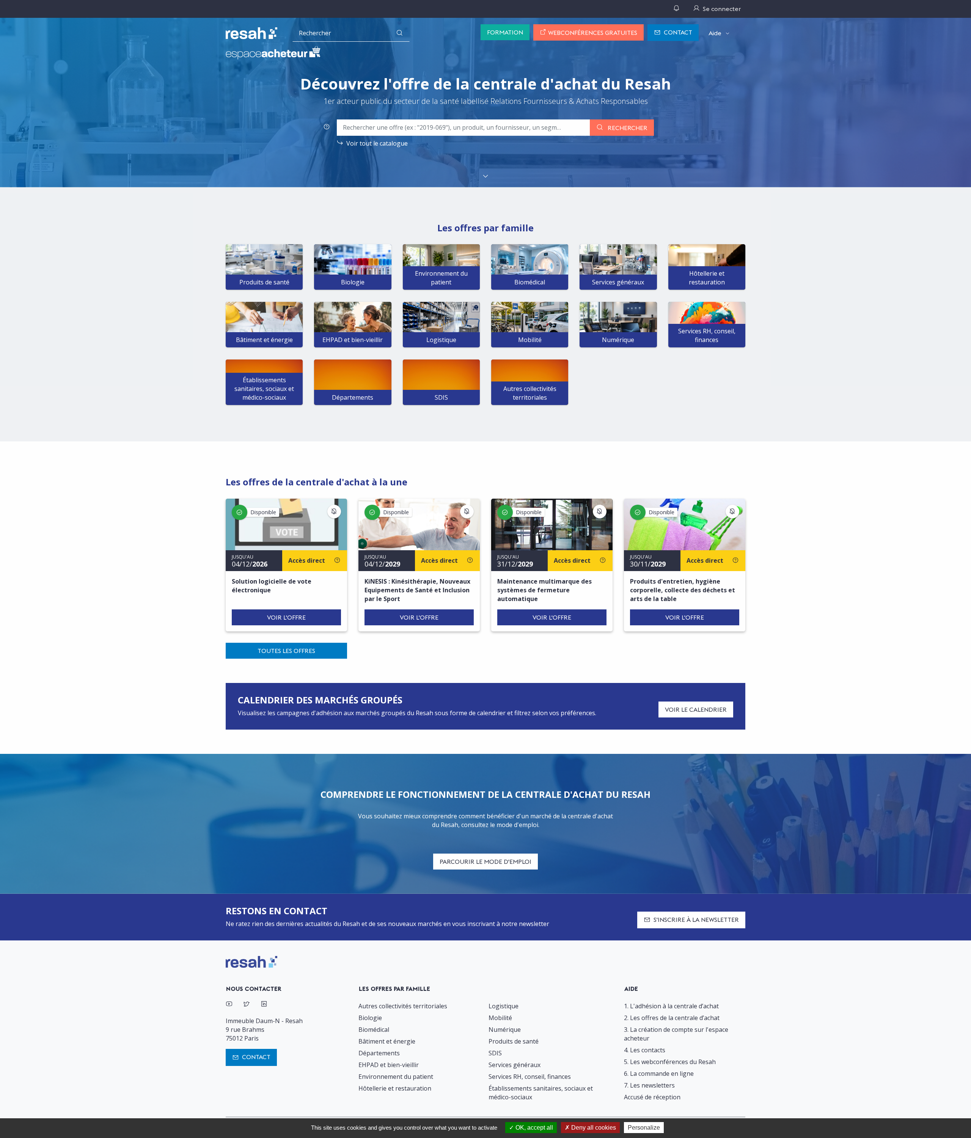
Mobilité (500, 1018)
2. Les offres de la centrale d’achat (672, 1018)
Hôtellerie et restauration (394, 1088)
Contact (678, 32)
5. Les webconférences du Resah (670, 1062)
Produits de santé (514, 1041)
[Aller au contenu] (485, 177)
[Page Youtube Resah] (229, 1004)
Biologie (370, 1018)
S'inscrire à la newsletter (696, 919)
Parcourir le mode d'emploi (485, 861)
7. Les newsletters (649, 1085)
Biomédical (373, 1029)
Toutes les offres (286, 651)
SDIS (495, 1053)
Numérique (505, 1029)
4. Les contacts (644, 1050)
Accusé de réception (652, 1097)
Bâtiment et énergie (386, 1041)
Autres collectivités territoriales (402, 1006)
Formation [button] (505, 32)
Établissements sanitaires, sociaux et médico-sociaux (541, 1092)
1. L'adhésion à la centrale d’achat (671, 1006)
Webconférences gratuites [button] (592, 32)
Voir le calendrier (696, 709)
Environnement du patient (395, 1076)
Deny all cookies (593, 1127)
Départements (379, 1053)
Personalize (644, 1127)
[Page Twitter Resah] (246, 1004)
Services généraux (514, 1065)
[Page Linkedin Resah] (264, 1004)
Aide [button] (715, 33)
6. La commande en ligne (659, 1073)
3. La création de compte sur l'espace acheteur (676, 1033)
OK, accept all (533, 1127)
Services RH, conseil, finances (530, 1076)
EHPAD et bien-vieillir (388, 1065)
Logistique (503, 1006)
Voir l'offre (286, 617)
